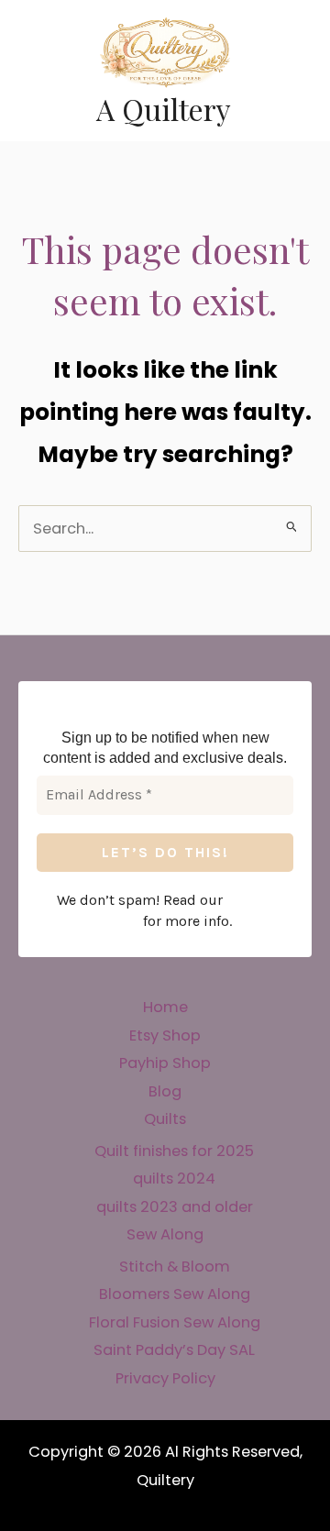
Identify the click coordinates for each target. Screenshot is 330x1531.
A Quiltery (163, 108)
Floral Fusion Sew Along (174, 1322)
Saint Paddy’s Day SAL (174, 1349)
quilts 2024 (174, 1178)
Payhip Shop (165, 1063)
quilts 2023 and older (174, 1206)
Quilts (165, 1118)
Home (165, 1007)
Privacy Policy (165, 1378)
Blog (165, 1091)
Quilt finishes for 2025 (174, 1151)
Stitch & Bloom (174, 1266)
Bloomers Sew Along (174, 1294)
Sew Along (165, 1234)
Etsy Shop (165, 1035)
